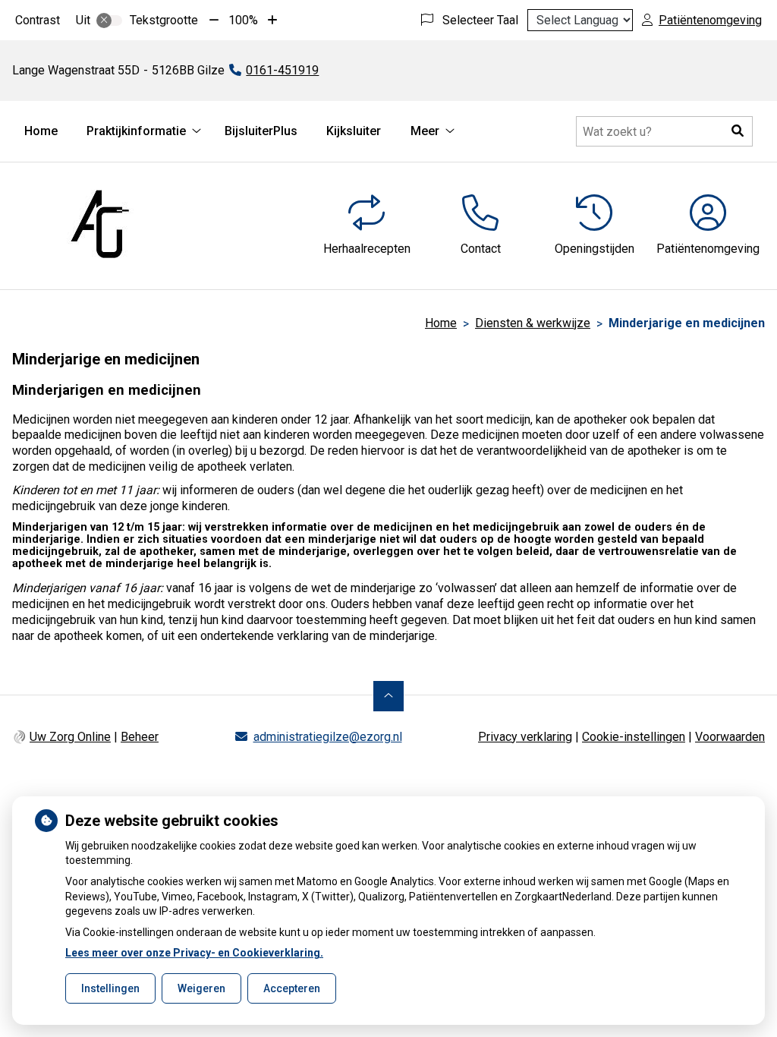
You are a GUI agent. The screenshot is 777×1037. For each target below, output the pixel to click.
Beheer (140, 737)
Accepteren (291, 988)
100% (243, 20)
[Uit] (109, 20)
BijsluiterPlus (261, 131)
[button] (737, 131)
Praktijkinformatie (136, 131)
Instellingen (110, 988)
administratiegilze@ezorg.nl (327, 737)
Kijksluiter (353, 131)
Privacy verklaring (525, 737)
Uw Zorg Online (70, 737)
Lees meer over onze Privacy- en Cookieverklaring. (194, 953)
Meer (425, 131)
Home (41, 131)
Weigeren (201, 988)
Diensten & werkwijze (532, 323)
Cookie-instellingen (633, 737)
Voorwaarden (730, 737)
